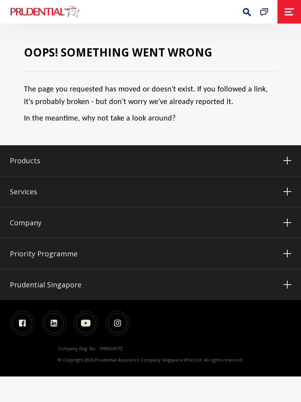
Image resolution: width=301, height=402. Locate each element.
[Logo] (69, 12)
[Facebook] (22, 323)
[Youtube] (86, 323)
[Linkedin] (54, 323)
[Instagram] (117, 323)
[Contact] (264, 11)
